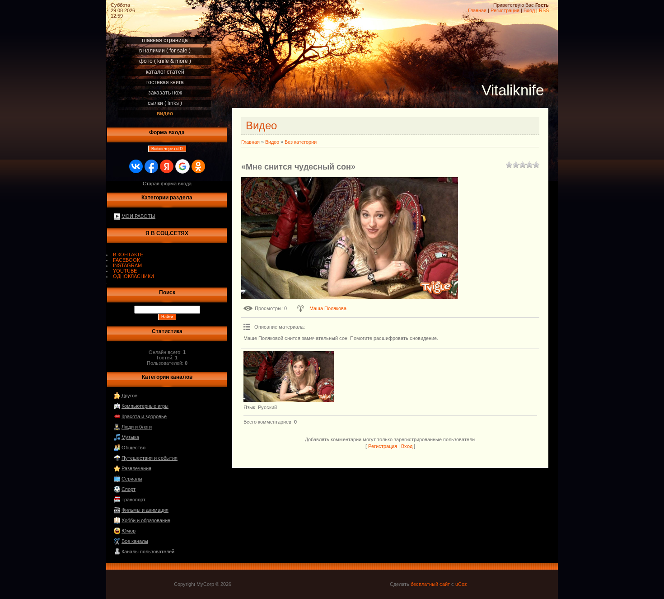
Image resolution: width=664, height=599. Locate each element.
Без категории (301, 142)
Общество (133, 447)
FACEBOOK (126, 260)
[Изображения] (288, 376)
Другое (129, 395)
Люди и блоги (137, 426)
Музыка (130, 437)
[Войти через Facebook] (151, 166)
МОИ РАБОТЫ (138, 216)
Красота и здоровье (144, 416)
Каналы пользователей (148, 551)
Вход (529, 10)
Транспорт (133, 499)
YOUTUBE (125, 271)
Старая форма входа (167, 183)
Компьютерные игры (145, 406)
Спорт (129, 489)
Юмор (129, 530)
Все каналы (135, 541)
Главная (477, 10)
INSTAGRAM (127, 265)
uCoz (461, 584)
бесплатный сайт (430, 584)
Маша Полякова (327, 308)
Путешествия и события (150, 458)
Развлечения (136, 468)
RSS (544, 10)
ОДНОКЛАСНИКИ (133, 276)
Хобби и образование (146, 520)
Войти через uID (167, 148)
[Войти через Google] (182, 166)
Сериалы (132, 478)
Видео (272, 142)
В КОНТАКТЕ (128, 254)
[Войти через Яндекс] (166, 166)
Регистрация (505, 10)
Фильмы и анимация (145, 510)
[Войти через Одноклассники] (198, 166)
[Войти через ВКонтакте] (136, 166)
